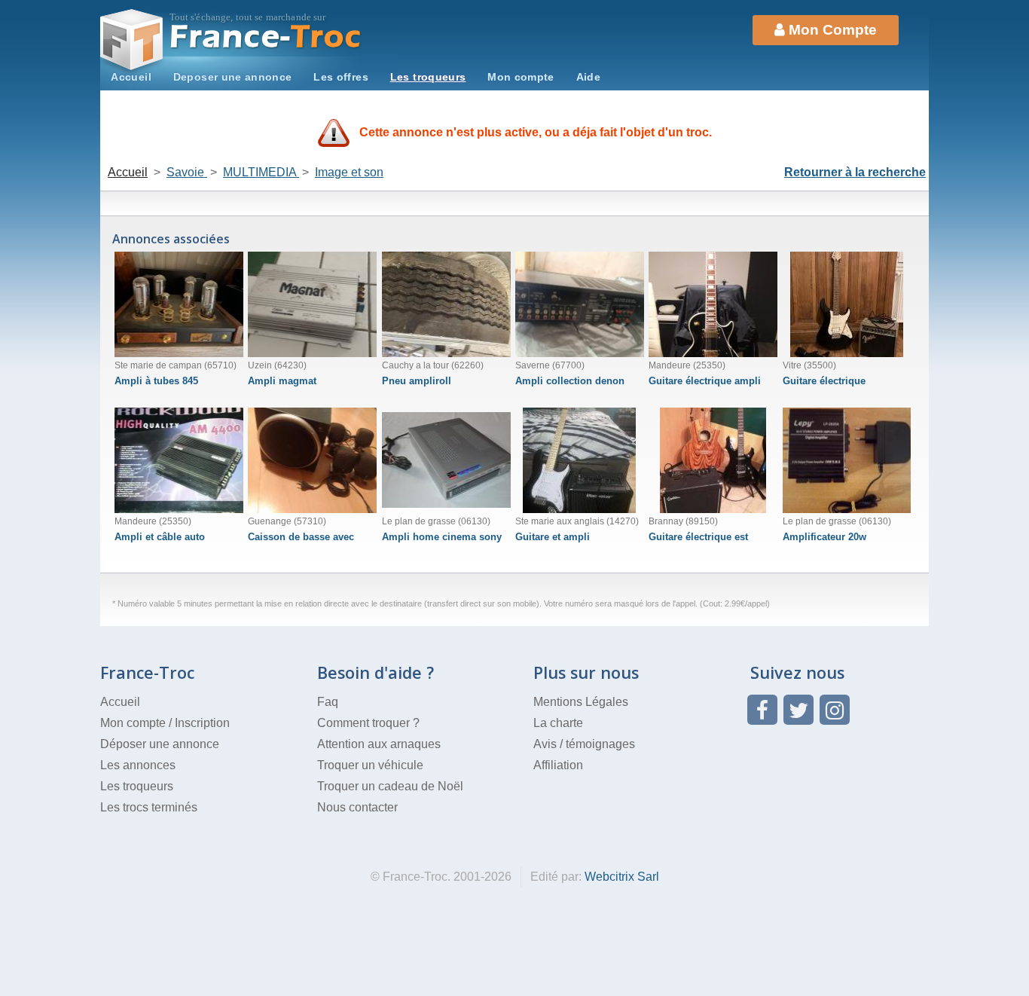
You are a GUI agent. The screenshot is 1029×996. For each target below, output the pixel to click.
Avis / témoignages (584, 744)
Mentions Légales (580, 701)
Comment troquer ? (368, 722)
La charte (558, 722)
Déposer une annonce (159, 744)
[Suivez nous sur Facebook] (762, 710)
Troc (266, 36)
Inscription (202, 722)
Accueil (131, 77)
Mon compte (520, 77)
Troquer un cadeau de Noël (390, 786)
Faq (327, 701)
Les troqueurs (428, 77)
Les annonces (138, 765)
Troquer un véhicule (370, 765)
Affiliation (558, 765)
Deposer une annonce (232, 77)
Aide (588, 77)
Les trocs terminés (148, 807)
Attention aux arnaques (379, 744)
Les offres (340, 77)
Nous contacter (357, 807)
